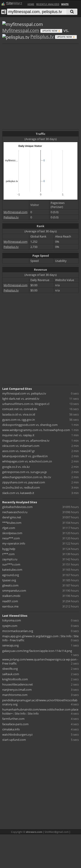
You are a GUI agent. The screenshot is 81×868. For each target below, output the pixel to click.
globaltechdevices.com (17, 507)
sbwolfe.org (10, 669)
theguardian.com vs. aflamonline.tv (26, 441)
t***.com (8, 554)
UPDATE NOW (50, 31)
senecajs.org (10, 645)
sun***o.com (11, 564)
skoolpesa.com (12, 533)
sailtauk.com (10, 674)
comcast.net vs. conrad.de (19, 409)
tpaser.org (9, 580)
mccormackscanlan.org (17, 631)
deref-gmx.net (11, 517)
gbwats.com (10, 585)
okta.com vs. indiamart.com (20, 446)
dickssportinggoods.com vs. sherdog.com (30, 425)
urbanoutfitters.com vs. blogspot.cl (25, 404)
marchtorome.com (14, 695)
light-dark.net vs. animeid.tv (20, 399)
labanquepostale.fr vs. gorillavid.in (25, 456)
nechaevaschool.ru (14, 512)
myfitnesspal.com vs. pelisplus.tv (24, 393)
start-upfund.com (14, 740)
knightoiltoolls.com (15, 679)
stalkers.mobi (11, 596)
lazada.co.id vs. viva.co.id (18, 414)
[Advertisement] (40, 86)
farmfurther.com (13, 719)
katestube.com (12, 570)
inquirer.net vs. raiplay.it (18, 435)
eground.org (10, 575)
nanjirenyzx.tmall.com (17, 690)
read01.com (10, 601)
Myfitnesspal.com (20, 30)
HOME (30, 4)
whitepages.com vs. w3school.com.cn (27, 461)
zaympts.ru (9, 559)
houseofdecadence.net (17, 684)
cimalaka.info (11, 729)
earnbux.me (10, 606)
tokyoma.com (11, 620)
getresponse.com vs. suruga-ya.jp (24, 472)
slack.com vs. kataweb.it (18, 493)
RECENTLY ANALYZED (47, 4)
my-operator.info (13, 543)
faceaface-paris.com (15, 724)
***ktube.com (11, 523)
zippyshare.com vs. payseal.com (23, 482)
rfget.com (8, 528)
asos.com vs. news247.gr (18, 451)
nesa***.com (11, 538)
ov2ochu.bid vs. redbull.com (21, 487)
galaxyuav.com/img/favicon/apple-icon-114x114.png (37, 651)
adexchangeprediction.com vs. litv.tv (26, 477)
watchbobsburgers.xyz (17, 734)
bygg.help (8, 549)
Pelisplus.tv (42, 36)
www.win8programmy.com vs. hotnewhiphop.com (36, 430)
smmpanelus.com (14, 591)
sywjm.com (9, 626)
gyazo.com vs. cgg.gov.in (18, 420)
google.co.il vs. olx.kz (16, 467)
